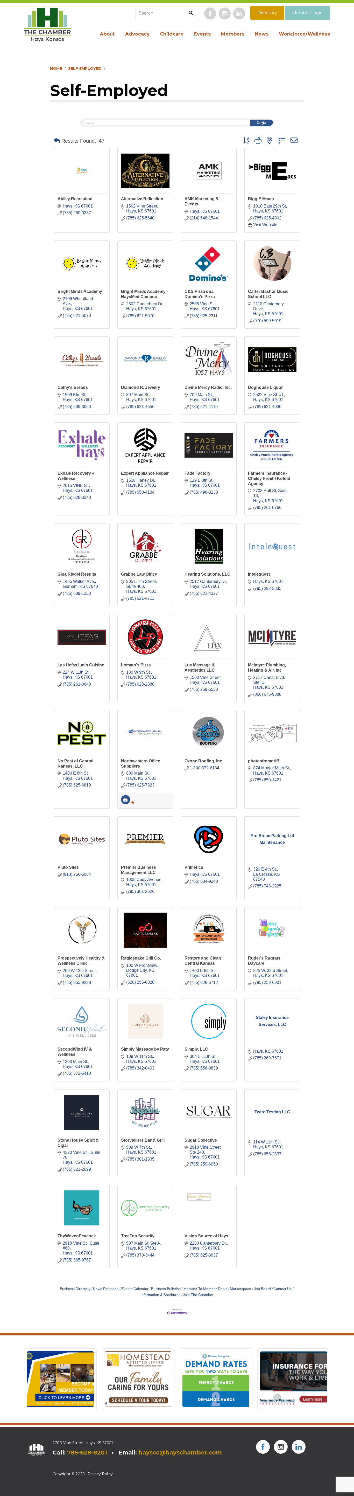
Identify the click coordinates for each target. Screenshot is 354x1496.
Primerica (194, 867)
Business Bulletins (166, 1289)
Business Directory (75, 1289)
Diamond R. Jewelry (140, 387)
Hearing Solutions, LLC (207, 574)
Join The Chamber (198, 1295)
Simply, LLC (196, 1049)
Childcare (171, 34)
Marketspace (240, 1289)
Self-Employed (84, 68)
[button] (57, 141)
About (107, 34)
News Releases (105, 1289)
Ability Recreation (75, 199)
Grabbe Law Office (139, 574)
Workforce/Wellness (304, 34)
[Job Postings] (127, 802)
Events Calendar (134, 1289)
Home (56, 68)
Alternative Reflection (142, 199)
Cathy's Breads (73, 387)
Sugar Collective (201, 1140)
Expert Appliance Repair (145, 473)
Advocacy (137, 34)
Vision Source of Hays (206, 1236)
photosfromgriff (263, 761)
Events (202, 34)
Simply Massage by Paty (145, 1049)
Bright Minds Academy (80, 291)
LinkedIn (239, 13)
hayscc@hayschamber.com (180, 1452)
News (261, 34)
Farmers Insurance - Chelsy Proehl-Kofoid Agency (269, 478)
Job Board (262, 1289)
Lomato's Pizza (136, 665)
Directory (267, 12)
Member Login (307, 12)
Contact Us (282, 1289)
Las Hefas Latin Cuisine (81, 665)
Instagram (225, 13)
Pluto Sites (68, 867)
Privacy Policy (100, 1474)
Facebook (210, 13)
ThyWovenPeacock (77, 1236)
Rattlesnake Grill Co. (141, 958)
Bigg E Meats (261, 199)
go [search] (263, 122)
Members (232, 34)
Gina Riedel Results (77, 574)
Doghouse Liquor (265, 387)
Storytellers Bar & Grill (143, 1140)
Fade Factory (197, 473)
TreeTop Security (137, 1236)
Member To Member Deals (205, 1289)
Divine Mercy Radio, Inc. (208, 387)
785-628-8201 (87, 1452)
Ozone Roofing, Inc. (204, 761)
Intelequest (259, 574)
